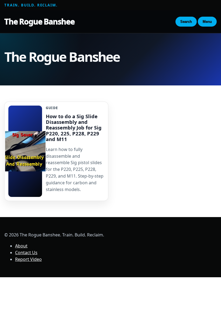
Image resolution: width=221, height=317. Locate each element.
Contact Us (26, 252)
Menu (207, 22)
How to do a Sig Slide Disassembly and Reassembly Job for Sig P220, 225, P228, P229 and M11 (74, 127)
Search (186, 22)
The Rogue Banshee (39, 21)
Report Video (28, 259)
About (21, 246)
